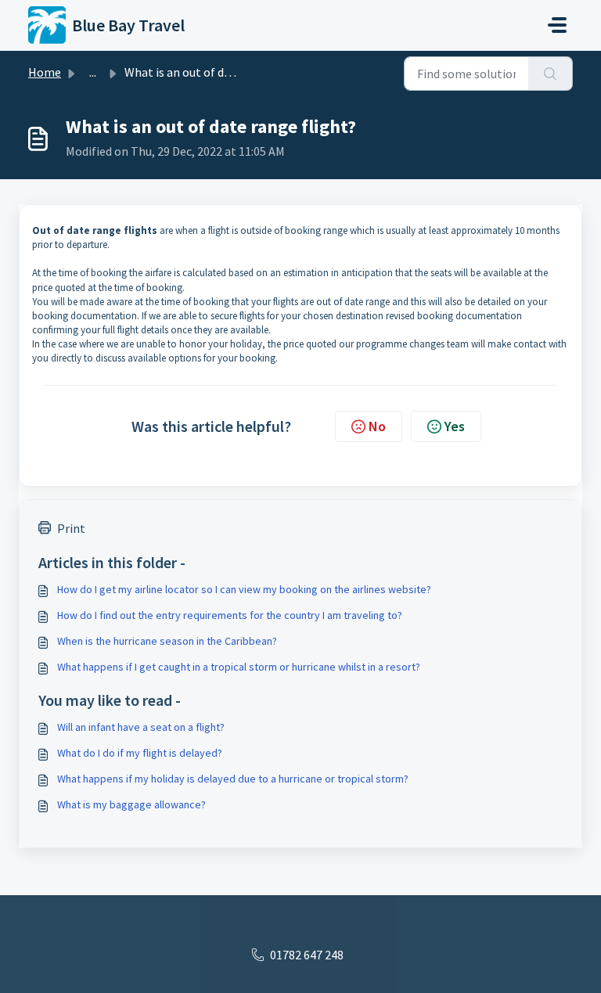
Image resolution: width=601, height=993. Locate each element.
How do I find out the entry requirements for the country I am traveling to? (229, 615)
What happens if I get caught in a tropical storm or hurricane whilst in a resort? (238, 667)
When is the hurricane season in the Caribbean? (167, 641)
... (92, 72)
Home (44, 72)
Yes (454, 426)
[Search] (550, 73)
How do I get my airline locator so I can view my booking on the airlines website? (244, 589)
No (377, 426)
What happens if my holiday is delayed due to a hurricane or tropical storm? (232, 779)
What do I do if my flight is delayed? (139, 753)
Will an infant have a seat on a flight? (141, 727)
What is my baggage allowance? (131, 804)
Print (71, 528)
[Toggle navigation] (557, 25)
